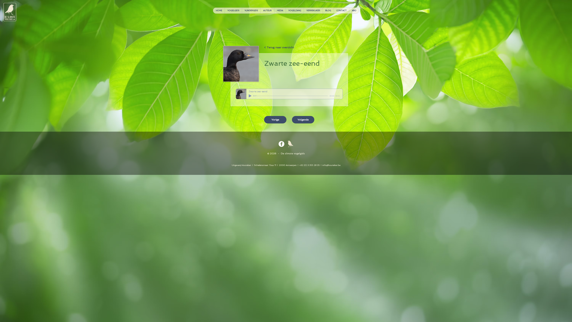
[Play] (250, 95)
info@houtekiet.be (331, 165)
